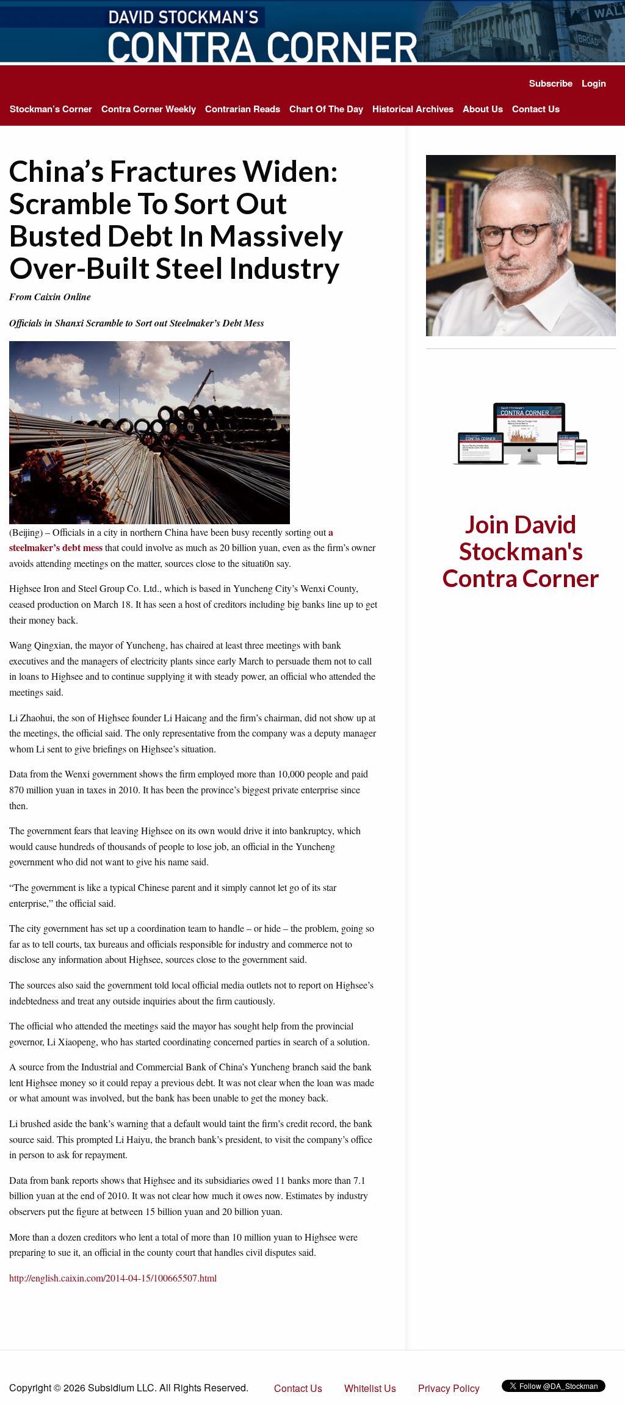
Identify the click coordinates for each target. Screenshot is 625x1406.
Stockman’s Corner (51, 108)
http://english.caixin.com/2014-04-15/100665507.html (113, 1277)
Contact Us (536, 108)
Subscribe (551, 83)
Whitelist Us (370, 1388)
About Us (483, 108)
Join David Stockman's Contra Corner (521, 551)
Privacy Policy (449, 1388)
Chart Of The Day (326, 108)
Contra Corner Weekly (148, 108)
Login (594, 83)
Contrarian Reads (242, 108)
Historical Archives (412, 108)
